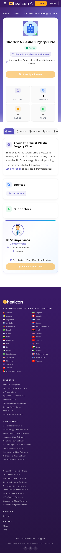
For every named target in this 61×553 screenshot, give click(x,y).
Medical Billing (9, 399)
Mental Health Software (13, 448)
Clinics (16, 13)
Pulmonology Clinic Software (15, 490)
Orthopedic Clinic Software (15, 456)
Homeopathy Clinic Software (15, 452)
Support (6, 516)
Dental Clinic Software (12, 426)
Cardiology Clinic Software (14, 478)
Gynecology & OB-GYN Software (17, 444)
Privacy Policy (28, 539)
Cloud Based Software (13, 414)
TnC (17, 539)
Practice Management (12, 384)
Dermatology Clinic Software (15, 429)
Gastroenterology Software (15, 482)
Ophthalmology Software (14, 441)
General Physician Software (15, 471)
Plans (5, 526)
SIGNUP (40, 3)
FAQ (5, 530)
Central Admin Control (12, 407)
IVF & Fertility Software (13, 497)
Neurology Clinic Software (14, 486)
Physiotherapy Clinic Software (16, 433)
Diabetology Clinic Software (15, 501)
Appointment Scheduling (14, 396)
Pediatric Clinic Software (13, 460)
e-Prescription (9, 392)
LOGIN (53, 3)
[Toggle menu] (5, 3)
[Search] (31, 3)
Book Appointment (33, 74)
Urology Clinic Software (13, 493)
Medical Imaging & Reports (14, 403)
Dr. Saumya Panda (18, 240)
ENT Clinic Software (11, 475)
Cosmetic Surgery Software (15, 505)
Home (6, 13)
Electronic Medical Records (15, 388)
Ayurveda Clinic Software (14, 437)
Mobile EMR (8, 411)
